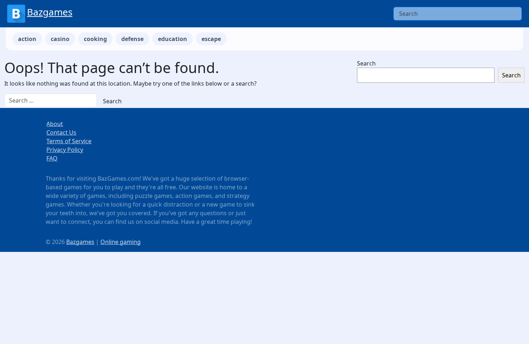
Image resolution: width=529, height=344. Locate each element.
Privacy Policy (64, 150)
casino (60, 39)
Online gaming (120, 242)
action (27, 39)
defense (132, 39)
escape (211, 39)
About (54, 124)
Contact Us (61, 132)
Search (366, 63)
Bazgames (49, 11)
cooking (95, 39)
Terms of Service (68, 141)
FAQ (52, 158)
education (172, 39)
